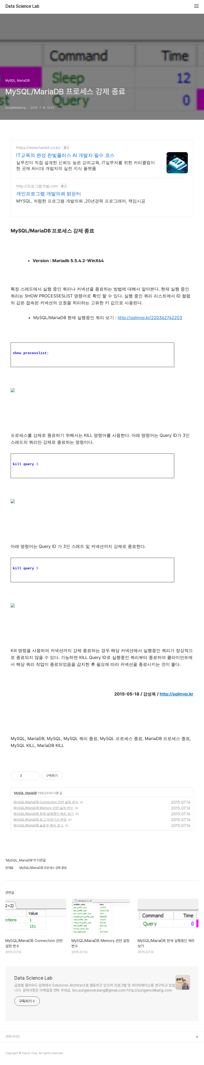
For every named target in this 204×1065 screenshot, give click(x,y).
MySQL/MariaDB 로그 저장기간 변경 (40, 819)
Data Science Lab (22, 6)
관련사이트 (12, 1036)
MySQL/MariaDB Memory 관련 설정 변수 (43, 808)
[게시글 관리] (33, 776)
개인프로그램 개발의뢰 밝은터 (48, 193)
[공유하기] (27, 776)
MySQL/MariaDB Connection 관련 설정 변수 (46, 802)
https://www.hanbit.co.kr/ (38, 147)
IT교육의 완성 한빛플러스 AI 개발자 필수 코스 (65, 155)
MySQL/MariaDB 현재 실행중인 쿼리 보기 (44, 814)
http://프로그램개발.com (37, 186)
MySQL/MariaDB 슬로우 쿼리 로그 (38, 825)
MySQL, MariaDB (25, 793)
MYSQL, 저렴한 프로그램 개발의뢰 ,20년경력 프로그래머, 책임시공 (80, 201)
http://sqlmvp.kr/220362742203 (150, 317)
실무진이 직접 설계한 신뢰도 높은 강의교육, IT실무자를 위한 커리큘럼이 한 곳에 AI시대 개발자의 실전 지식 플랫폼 (85, 165)
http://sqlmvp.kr (176, 694)
